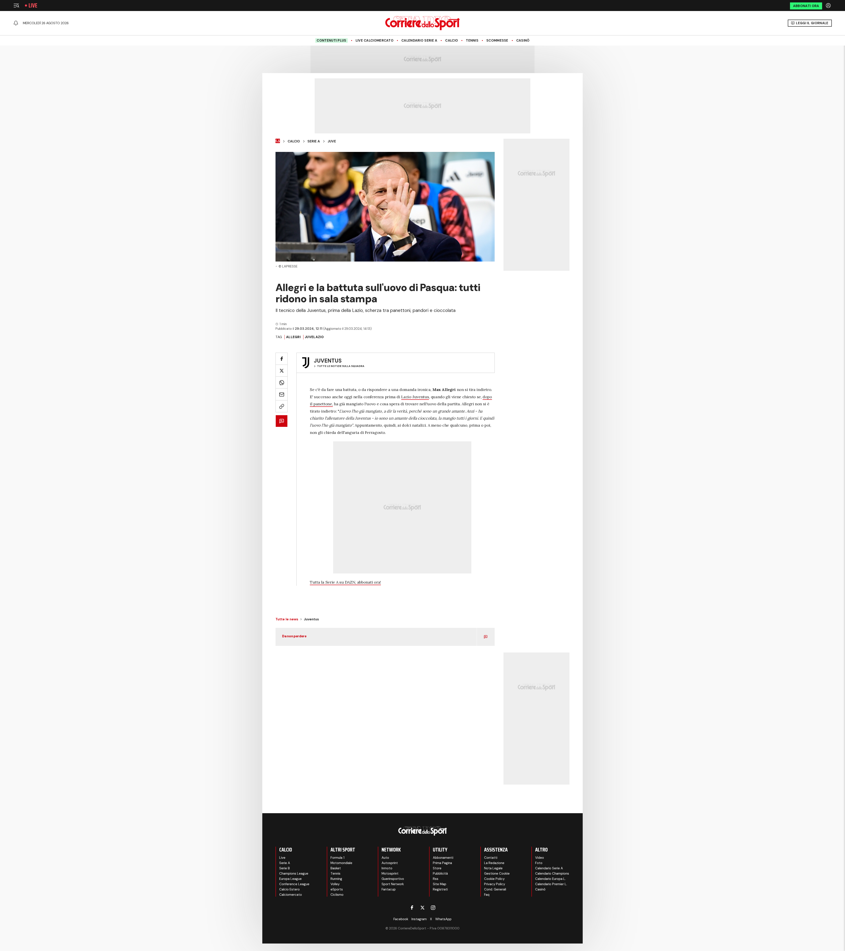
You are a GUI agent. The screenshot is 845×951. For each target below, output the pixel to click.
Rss (435, 879)
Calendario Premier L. (551, 884)
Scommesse (497, 40)
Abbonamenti (443, 857)
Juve (332, 141)
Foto (538, 863)
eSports (337, 889)
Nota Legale (493, 868)
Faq (486, 894)
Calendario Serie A (419, 40)
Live (33, 5)
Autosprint (390, 863)
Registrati (440, 889)
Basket (336, 868)
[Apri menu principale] (16, 5)
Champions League (293, 873)
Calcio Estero (289, 889)
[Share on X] (281, 370)
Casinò (523, 40)
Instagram (419, 919)
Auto (385, 857)
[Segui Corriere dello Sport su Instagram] (433, 907)
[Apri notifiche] (15, 23)
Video (539, 857)
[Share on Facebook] (281, 359)
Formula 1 (337, 857)
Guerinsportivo (393, 879)
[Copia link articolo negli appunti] (281, 406)
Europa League (290, 879)
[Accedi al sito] (829, 5)
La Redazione (494, 863)
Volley (335, 884)
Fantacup (389, 889)
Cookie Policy (494, 879)
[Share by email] (281, 394)
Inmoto (387, 868)
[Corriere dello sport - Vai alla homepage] (422, 23)
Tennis (472, 40)
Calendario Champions (552, 873)
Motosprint (390, 873)
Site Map (439, 884)
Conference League (294, 884)
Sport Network (393, 884)
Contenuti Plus (331, 40)
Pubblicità (440, 873)
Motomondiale (341, 863)
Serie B (284, 868)
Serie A (313, 141)
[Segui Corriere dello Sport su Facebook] (412, 907)
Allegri (293, 337)
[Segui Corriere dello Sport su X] (422, 907)
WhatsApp (443, 919)
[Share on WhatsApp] (281, 382)
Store (437, 868)
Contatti (490, 857)
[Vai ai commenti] (281, 421)
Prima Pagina (442, 863)
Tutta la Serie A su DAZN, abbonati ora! (345, 582)
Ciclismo (337, 894)
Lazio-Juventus (415, 396)
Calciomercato (290, 894)
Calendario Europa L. (550, 879)
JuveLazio (314, 337)
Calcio (451, 40)
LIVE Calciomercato (374, 40)
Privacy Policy (494, 884)
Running (336, 879)
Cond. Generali (495, 889)
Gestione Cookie (497, 873)
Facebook (400, 919)
